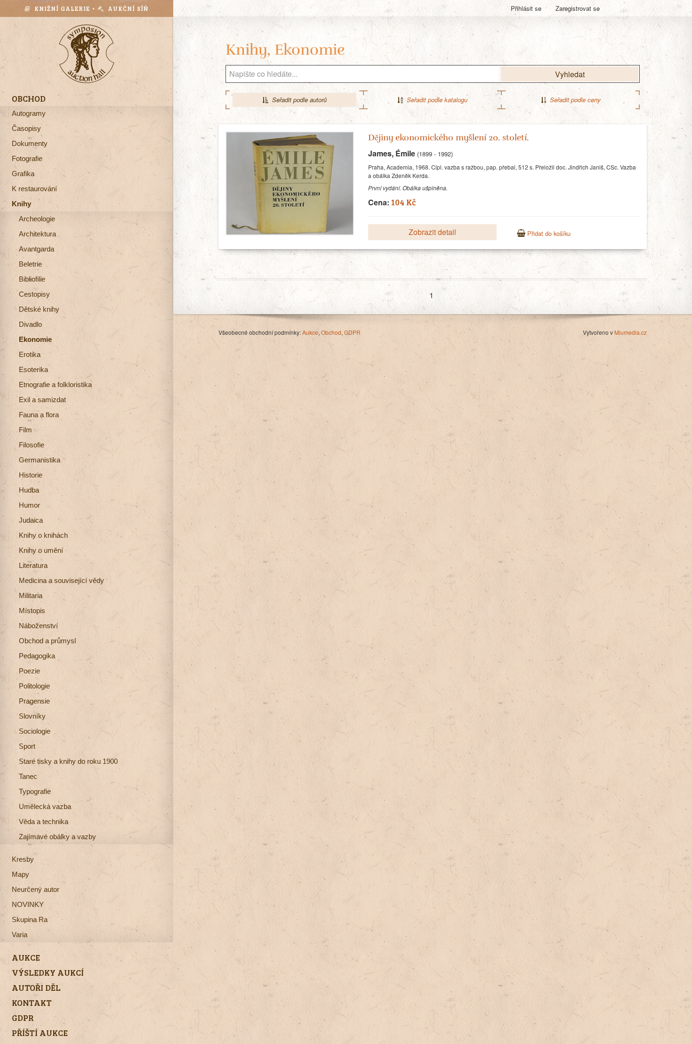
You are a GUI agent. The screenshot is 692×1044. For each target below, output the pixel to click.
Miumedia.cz (630, 332)
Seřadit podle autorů (297, 99)
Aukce (310, 332)
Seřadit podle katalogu (435, 99)
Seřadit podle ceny (573, 99)
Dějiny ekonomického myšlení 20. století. (448, 137)
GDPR (352, 332)
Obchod (331, 332)
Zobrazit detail (432, 232)
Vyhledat (570, 74)
